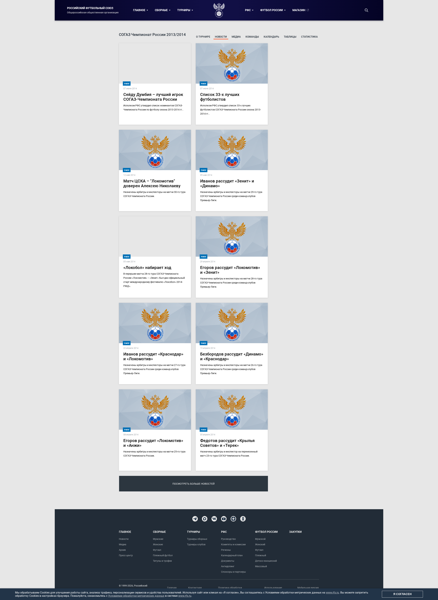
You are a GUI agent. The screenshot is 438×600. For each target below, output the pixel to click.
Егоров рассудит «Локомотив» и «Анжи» (153, 443)
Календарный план (232, 555)
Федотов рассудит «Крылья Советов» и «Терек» (227, 443)
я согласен (402, 594)
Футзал (157, 550)
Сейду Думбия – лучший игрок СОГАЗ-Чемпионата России (153, 97)
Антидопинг (227, 566)
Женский (260, 544)
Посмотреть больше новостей (193, 483)
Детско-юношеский (266, 560)
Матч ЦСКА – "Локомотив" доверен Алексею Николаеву (152, 183)
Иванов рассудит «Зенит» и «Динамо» (227, 183)
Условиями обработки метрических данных (136, 595)
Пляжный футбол (163, 555)
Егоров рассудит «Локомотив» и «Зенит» (230, 270)
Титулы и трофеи (162, 560)
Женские (158, 544)
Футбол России (271, 10)
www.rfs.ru (332, 592)
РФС (248, 10)
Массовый (261, 566)
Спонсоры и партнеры (233, 571)
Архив (122, 550)
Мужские (158, 539)
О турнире (203, 36)
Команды (252, 36)
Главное (139, 10)
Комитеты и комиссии (233, 544)
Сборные (161, 10)
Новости (221, 36)
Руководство (228, 539)
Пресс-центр (126, 555)
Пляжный (260, 555)
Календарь (271, 36)
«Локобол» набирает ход (147, 267)
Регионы (226, 550)
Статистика (309, 36)
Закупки (295, 531)
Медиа (236, 36)
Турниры (183, 10)
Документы (227, 560)
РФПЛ (126, 84)
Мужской (260, 539)
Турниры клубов (196, 544)
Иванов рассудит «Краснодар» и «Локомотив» (153, 356)
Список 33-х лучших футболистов (219, 97)
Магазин (298, 10)
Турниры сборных (197, 539)
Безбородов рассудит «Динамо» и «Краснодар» (231, 356)
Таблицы (290, 36)
